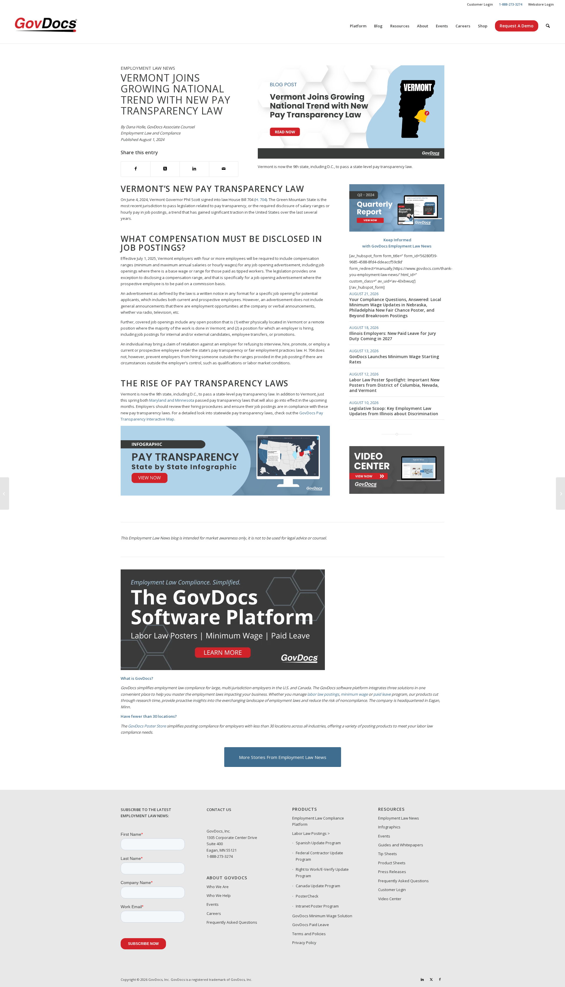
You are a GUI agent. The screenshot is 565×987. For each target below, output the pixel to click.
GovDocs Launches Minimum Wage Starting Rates (394, 359)
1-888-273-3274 (220, 856)
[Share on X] (165, 169)
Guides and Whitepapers (400, 845)
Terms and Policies (309, 933)
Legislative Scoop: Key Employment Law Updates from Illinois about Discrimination (393, 411)
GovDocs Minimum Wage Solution (322, 915)
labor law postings (323, 694)
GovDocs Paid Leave (310, 924)
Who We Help (219, 895)
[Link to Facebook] (440, 979)
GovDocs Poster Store (147, 726)
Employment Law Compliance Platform (318, 821)
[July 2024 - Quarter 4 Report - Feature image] (396, 230)
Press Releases (392, 871)
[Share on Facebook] (135, 169)
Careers (214, 913)
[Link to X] (431, 979)
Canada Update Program (318, 885)
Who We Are (218, 886)
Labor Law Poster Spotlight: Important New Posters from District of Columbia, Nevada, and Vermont (394, 385)
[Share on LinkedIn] (194, 169)
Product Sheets (392, 862)
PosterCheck (307, 896)
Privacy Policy (304, 942)
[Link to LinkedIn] (422, 979)
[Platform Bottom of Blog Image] (223, 668)
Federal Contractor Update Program (319, 856)
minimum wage (354, 694)
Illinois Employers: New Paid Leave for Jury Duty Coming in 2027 (392, 335)
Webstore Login (541, 4)
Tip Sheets (387, 853)
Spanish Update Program (318, 842)
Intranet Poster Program (317, 906)
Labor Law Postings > (311, 833)
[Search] (548, 26)
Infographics (389, 827)
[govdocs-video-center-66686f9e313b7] (396, 492)
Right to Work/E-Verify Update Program (322, 872)
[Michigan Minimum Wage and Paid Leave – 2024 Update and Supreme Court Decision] (560, 493)
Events (213, 904)
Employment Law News (398, 818)
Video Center (389, 898)
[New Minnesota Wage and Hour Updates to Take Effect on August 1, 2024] (4, 493)
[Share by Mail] (223, 169)
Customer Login (480, 4)
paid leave (382, 694)
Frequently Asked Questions (232, 922)
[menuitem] (480, 4)
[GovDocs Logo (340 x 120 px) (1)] (60, 26)
